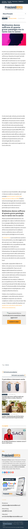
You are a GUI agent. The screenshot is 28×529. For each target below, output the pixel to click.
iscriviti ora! (14, 322)
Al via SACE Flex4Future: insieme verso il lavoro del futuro (14, 442)
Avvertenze (15, 1)
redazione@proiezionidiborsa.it (11, 505)
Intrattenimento (6, 414)
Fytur (22, 527)
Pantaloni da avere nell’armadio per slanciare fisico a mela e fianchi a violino (13, 398)
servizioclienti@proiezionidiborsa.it (12, 516)
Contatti (9, 1)
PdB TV (9, 2)
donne (7, 365)
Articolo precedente (10, 372)
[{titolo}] (14, 10)
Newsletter (4, 2)
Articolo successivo (18, 375)
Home (3, 17)
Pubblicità (21, 1)
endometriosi (6, 237)
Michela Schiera (12, 18)
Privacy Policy (16, 523)
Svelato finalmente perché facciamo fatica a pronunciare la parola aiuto (13, 416)
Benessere (7, 17)
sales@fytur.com (7, 511)
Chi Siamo (4, 1)
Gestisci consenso (7, 523)
